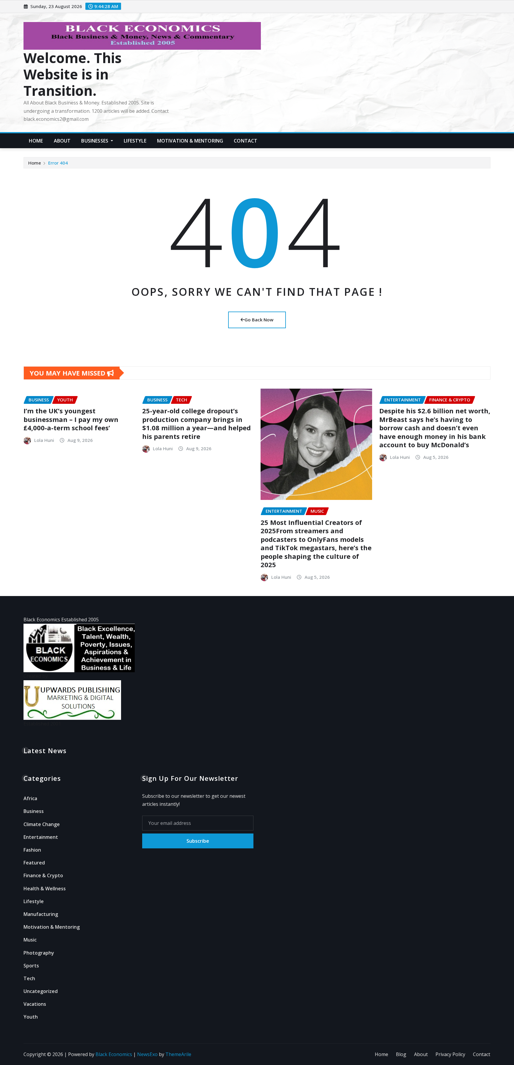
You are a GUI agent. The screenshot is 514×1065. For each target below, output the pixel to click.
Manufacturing (40, 914)
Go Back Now (259, 320)
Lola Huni (44, 440)
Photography (38, 953)
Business (33, 811)
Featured (34, 862)
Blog (401, 1054)
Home (36, 140)
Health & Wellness (44, 888)
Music (30, 939)
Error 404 (58, 163)
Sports (31, 965)
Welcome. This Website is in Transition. (72, 74)
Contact (245, 140)
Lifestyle (135, 140)
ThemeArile (178, 1054)
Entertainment (40, 837)
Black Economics (113, 1054)
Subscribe (198, 841)
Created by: (35, 676)
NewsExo (147, 1054)
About (62, 140)
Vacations (34, 1004)
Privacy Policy (450, 1054)
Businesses (95, 140)
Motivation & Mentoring (190, 140)
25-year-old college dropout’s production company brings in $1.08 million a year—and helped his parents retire (196, 423)
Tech (29, 978)
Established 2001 (42, 723)
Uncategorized (40, 991)
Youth (30, 1017)
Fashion (32, 850)
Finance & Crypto (43, 875)
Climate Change (41, 824)
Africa (30, 798)
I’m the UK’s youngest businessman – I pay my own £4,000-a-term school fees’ (70, 419)
